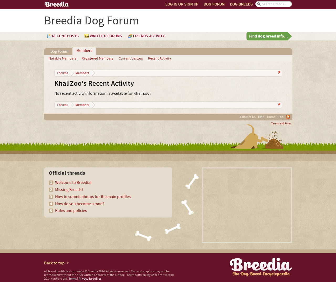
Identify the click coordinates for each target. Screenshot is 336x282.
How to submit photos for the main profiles (93, 196)
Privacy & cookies (89, 279)
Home (271, 117)
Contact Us (247, 117)
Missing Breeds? (69, 189)
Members (84, 51)
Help (261, 117)
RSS (288, 117)
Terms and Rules (281, 123)
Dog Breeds (241, 4)
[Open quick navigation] (278, 73)
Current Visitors (131, 58)
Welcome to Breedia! (73, 182)
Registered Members (97, 58)
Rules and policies (71, 210)
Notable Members (62, 58)
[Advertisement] (247, 205)
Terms (73, 279)
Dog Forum (214, 4)
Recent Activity (159, 58)
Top (281, 117)
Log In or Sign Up (181, 4)
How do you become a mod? (79, 203)
